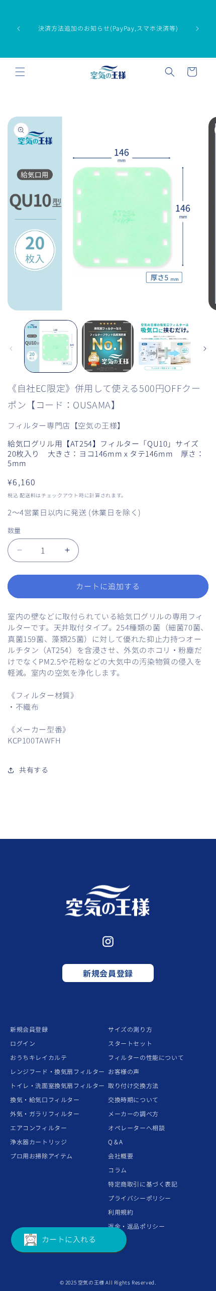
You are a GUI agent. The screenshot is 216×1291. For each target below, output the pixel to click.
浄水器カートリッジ (38, 1141)
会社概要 (120, 1155)
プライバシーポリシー (139, 1198)
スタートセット (130, 1043)
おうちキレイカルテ (38, 1057)
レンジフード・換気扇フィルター (57, 1071)
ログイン (22, 1043)
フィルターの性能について (146, 1057)
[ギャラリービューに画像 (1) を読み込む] (51, 346)
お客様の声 (124, 1071)
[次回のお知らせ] (197, 29)
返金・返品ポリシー (136, 1226)
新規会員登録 (108, 973)
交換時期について (133, 1099)
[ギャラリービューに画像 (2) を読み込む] (108, 346)
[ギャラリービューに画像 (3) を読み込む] (165, 346)
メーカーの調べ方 (133, 1113)
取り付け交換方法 (133, 1085)
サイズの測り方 (130, 1029)
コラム (117, 1169)
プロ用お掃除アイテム (41, 1155)
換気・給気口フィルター (45, 1099)
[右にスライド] (205, 349)
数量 (14, 530)
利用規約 (120, 1212)
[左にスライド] (11, 349)
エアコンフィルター (38, 1127)
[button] (20, 72)
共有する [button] (33, 770)
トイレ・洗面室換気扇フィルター (57, 1085)
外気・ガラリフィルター (45, 1113)
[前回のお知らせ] (19, 29)
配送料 (28, 495)
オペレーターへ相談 (136, 1127)
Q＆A (115, 1141)
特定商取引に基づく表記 (143, 1183)
